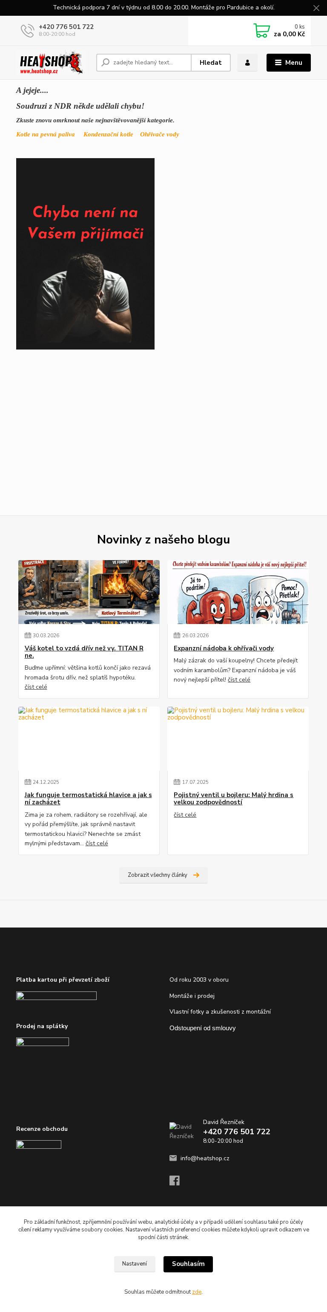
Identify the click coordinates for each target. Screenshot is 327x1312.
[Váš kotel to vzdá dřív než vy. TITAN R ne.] (89, 592)
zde (196, 1292)
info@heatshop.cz (205, 1158)
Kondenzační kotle (108, 134)
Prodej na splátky (42, 1026)
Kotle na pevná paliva (45, 134)
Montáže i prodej (192, 996)
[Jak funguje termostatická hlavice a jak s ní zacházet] (89, 739)
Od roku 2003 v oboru (199, 980)
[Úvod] (53, 62)
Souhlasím (188, 1264)
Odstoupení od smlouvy (202, 1028)
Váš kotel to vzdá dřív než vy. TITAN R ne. (84, 652)
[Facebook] (178, 1183)
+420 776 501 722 (66, 27)
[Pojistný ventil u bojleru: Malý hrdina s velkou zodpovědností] (238, 739)
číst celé (36, 687)
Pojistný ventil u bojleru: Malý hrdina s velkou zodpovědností (233, 799)
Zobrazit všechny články (157, 875)
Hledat (211, 62)
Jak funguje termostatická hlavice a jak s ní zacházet (88, 799)
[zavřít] (316, 8)
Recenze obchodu (42, 1129)
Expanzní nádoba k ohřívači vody (224, 648)
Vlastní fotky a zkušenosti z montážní (220, 1012)
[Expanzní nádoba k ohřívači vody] (238, 592)
